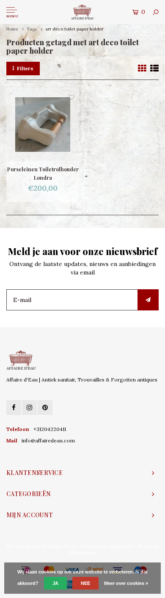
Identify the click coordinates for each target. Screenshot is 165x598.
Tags (32, 29)
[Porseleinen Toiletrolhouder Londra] (43, 125)
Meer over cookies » (126, 583)
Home (12, 29)
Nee (85, 583)
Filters (25, 68)
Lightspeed (120, 546)
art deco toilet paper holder (74, 29)
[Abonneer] (148, 299)
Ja (55, 583)
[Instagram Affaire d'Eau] (29, 407)
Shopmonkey (82, 553)
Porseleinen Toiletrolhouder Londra (43, 173)
